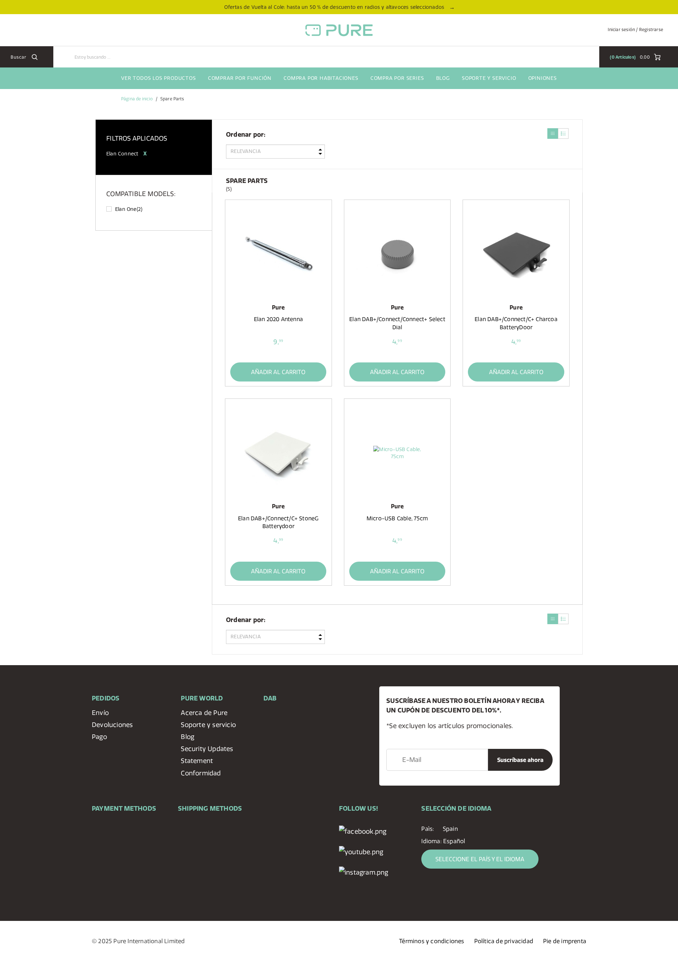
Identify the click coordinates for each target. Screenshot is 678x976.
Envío (100, 713)
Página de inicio (137, 98)
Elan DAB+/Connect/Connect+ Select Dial (397, 323)
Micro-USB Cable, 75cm (397, 518)
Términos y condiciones (431, 941)
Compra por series (397, 78)
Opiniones (542, 78)
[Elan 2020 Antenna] (278, 254)
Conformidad (201, 773)
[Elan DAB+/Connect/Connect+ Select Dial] (397, 254)
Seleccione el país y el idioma (479, 859)
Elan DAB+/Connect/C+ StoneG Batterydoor (278, 522)
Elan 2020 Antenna (278, 319)
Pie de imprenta (564, 941)
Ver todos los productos (158, 78)
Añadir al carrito (278, 371)
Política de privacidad (503, 941)
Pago (99, 737)
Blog (443, 78)
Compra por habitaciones (321, 78)
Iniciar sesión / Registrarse (635, 29)
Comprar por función (240, 78)
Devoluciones (112, 725)
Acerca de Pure (204, 713)
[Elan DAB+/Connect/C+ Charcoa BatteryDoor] (516, 254)
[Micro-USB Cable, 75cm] (397, 453)
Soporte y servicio (489, 78)
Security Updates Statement (207, 755)
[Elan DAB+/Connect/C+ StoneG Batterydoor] (278, 453)
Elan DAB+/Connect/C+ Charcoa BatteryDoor (516, 323)
